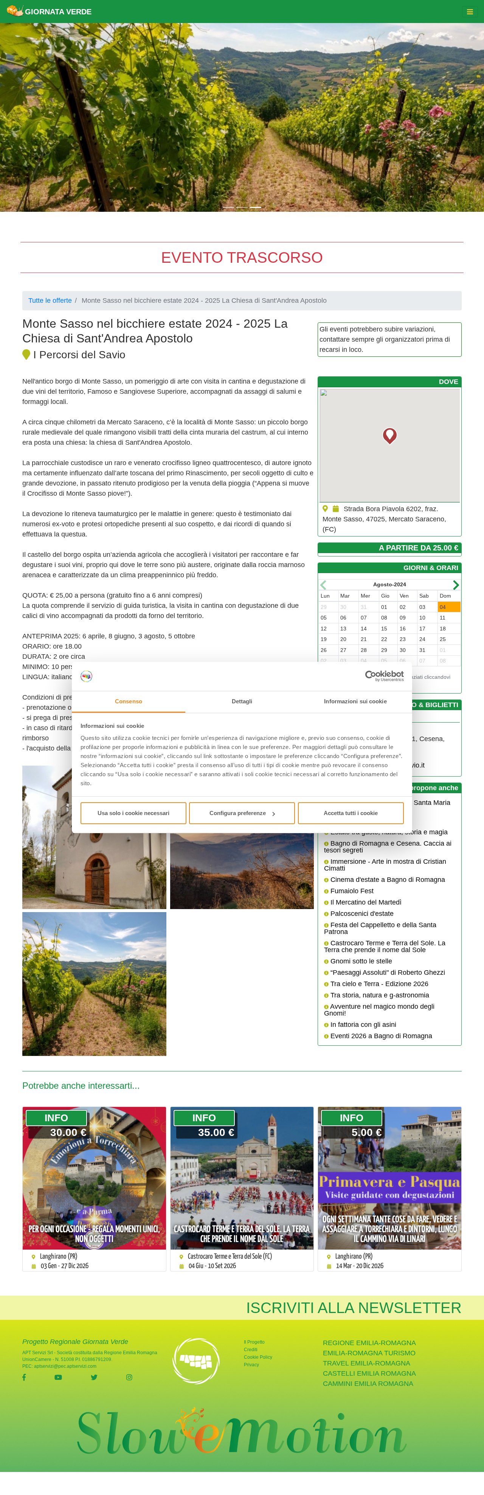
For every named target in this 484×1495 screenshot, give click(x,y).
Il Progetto (254, 1342)
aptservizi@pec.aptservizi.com (65, 1366)
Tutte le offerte (50, 300)
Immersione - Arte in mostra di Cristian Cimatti (385, 865)
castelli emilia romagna (369, 1373)
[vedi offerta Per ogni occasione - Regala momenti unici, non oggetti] (94, 1178)
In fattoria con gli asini (362, 1024)
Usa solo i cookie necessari (133, 813)
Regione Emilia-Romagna (369, 1343)
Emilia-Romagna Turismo (369, 1353)
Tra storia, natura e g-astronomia (379, 995)
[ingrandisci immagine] (94, 837)
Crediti (251, 1349)
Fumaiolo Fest (351, 891)
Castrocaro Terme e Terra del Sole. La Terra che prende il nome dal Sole (384, 946)
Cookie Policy (258, 1357)
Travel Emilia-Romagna (366, 1363)
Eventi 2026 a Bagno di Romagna (380, 1036)
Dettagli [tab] (242, 701)
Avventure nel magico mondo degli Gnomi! (379, 1010)
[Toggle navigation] (470, 11)
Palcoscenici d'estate (361, 913)
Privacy (251, 1364)
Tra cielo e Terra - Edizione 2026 (378, 983)
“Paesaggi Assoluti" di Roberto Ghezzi (387, 972)
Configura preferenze (237, 813)
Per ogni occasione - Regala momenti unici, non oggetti (94, 1234)
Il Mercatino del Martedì (365, 902)
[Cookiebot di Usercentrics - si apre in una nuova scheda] (371, 676)
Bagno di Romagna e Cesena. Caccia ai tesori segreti (387, 847)
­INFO (56, 1118)
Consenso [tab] (128, 701)
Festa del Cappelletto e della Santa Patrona (380, 928)
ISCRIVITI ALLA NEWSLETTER (354, 1307)
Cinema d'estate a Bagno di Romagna (387, 879)
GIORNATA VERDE (58, 12)
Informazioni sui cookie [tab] (355, 701)
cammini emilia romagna (368, 1383)
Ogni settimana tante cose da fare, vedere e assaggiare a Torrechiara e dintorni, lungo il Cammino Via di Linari (389, 1229)
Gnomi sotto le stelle (360, 961)
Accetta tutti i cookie (351, 813)
